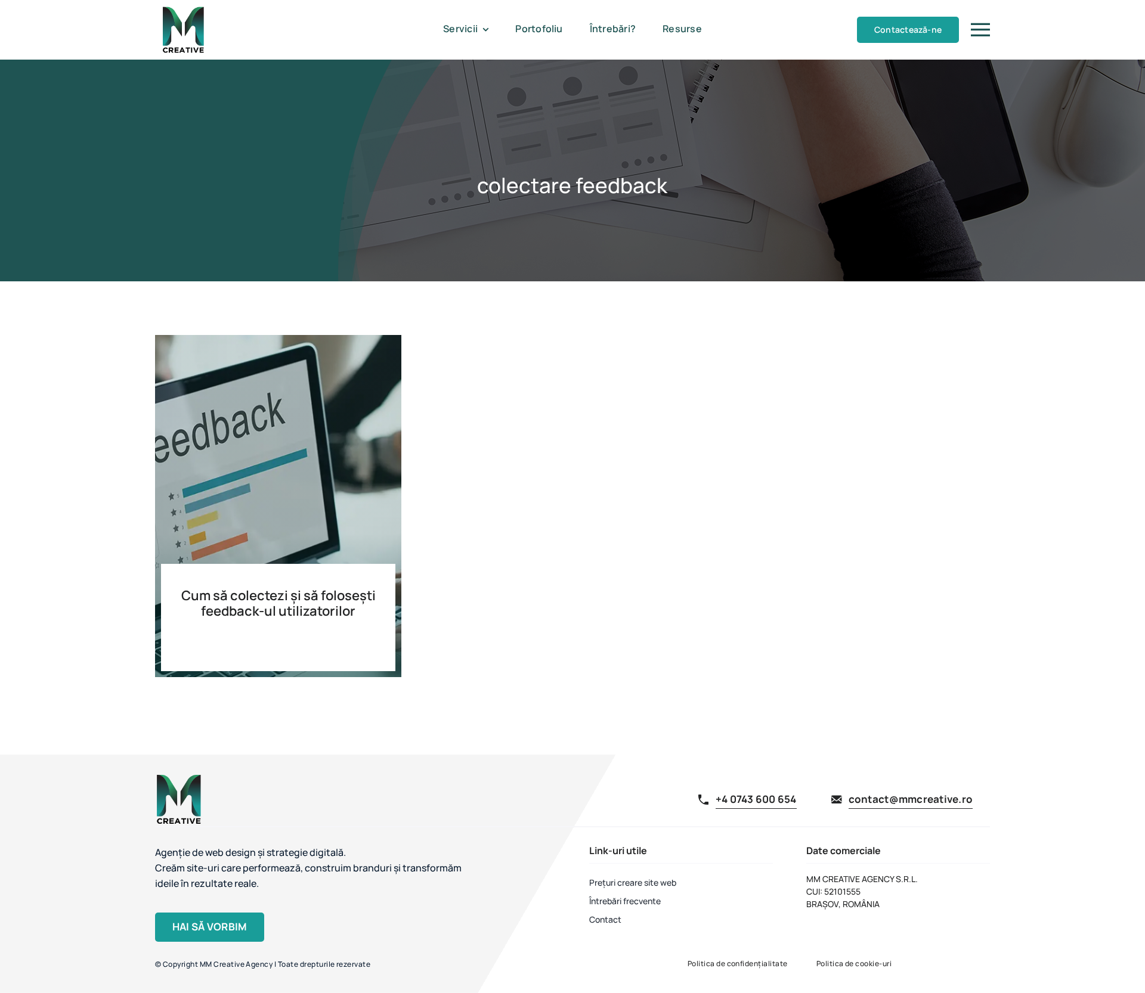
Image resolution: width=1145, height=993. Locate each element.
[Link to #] (980, 29)
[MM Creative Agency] (183, 9)
